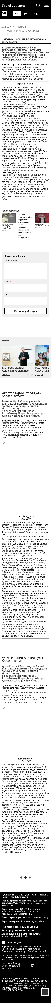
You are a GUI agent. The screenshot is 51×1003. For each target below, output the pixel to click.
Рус (26, 13)
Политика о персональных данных (20, 927)
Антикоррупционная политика (18, 930)
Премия (21, 27)
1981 (8, 34)
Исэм (7, 282)
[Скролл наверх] (45, 992)
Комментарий (11, 261)
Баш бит (6, 27)
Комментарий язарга (25, 311)
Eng (35, 13)
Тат (16, 13)
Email (7, 294)
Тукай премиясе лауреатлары (22, 30)
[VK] (4, 13)
